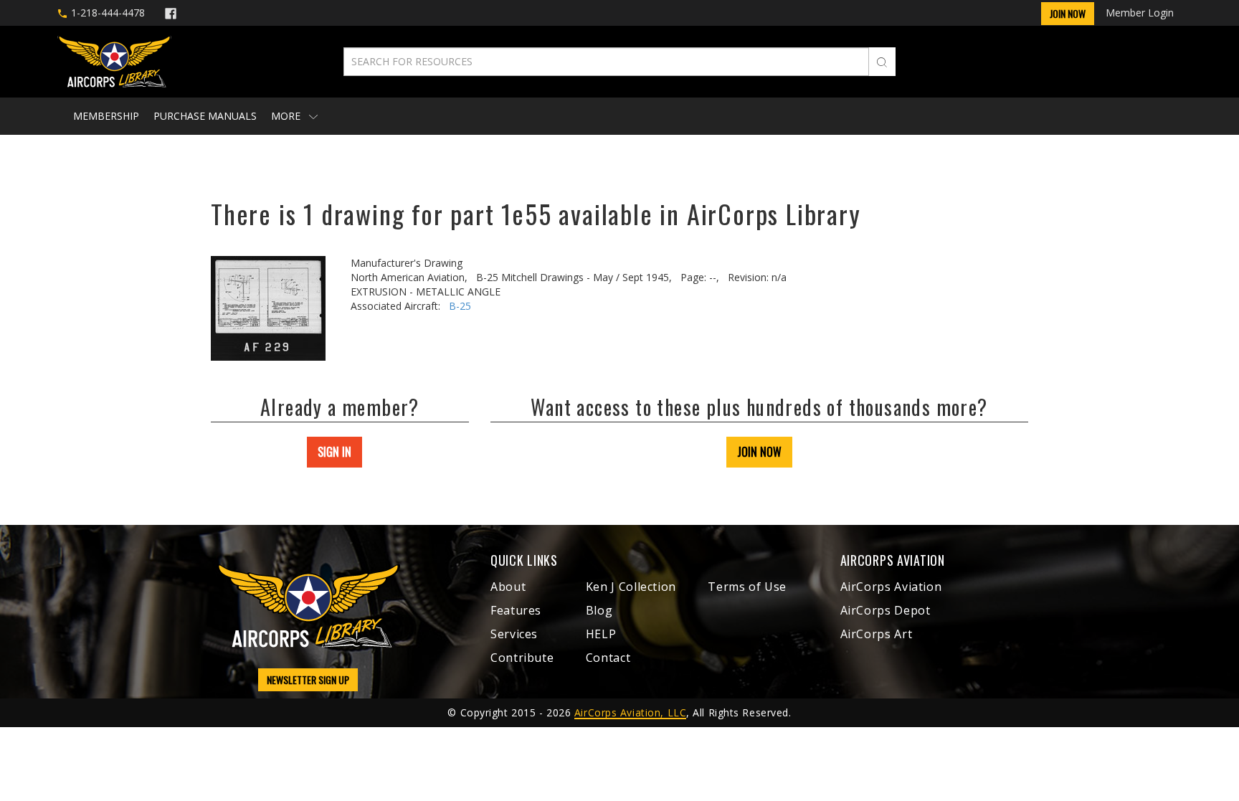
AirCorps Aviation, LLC (630, 712)
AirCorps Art (876, 634)
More (287, 116)
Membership (106, 116)
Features (515, 610)
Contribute (522, 657)
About (508, 586)
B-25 (460, 306)
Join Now (1068, 13)
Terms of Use (747, 586)
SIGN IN (334, 451)
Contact (608, 657)
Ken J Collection (631, 586)
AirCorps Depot (885, 610)
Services (514, 634)
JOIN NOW (759, 451)
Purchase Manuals (205, 116)
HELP (601, 634)
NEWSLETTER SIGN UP (308, 679)
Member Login (1140, 12)
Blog (599, 610)
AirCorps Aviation (891, 586)
